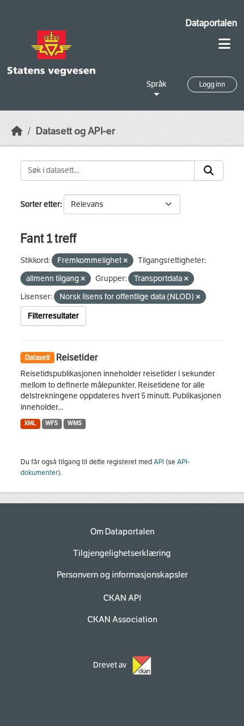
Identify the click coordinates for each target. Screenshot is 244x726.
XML (30, 423)
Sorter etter (40, 204)
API (159, 462)
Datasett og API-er (75, 131)
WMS (75, 423)
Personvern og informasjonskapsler (122, 575)
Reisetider (77, 357)
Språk (156, 84)
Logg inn (212, 84)
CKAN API (122, 598)
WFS (51, 423)
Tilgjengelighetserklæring (122, 553)
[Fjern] (125, 261)
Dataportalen (211, 23)
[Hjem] (17, 131)
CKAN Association (122, 619)
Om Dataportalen (122, 532)
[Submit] (209, 170)
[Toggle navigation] (224, 44)
